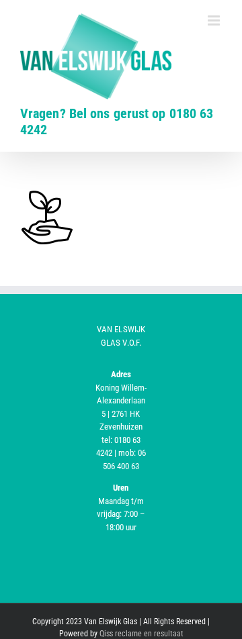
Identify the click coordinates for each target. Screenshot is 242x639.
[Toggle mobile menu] (215, 20)
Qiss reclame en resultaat (141, 633)
